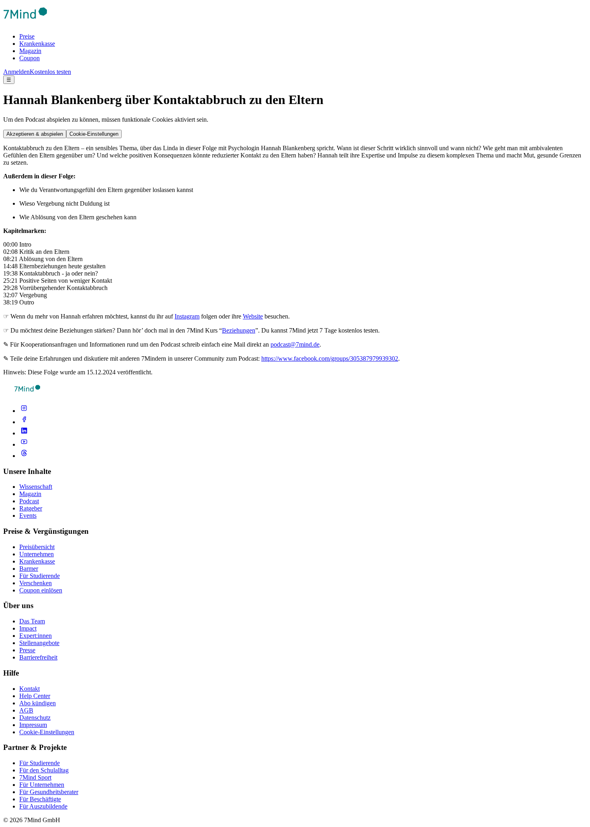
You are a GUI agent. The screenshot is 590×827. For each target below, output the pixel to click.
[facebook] (24, 422)
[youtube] (24, 444)
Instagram (187, 316)
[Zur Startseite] (25, 22)
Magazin (30, 50)
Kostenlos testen (50, 71)
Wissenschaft (35, 486)
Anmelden (16, 71)
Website (253, 316)
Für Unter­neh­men (41, 784)
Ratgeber (30, 508)
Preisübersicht (37, 546)
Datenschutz (35, 717)
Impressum (33, 724)
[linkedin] (24, 433)
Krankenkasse (37, 43)
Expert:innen (35, 635)
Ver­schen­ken (35, 583)
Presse (27, 650)
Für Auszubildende (43, 806)
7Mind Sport (35, 777)
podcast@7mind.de (295, 344)
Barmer (28, 568)
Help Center (34, 695)
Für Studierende (39, 575)
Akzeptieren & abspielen (34, 134)
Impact (28, 628)
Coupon (29, 58)
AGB (26, 710)
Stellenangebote (39, 642)
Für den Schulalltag (44, 770)
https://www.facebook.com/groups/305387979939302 (329, 358)
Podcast (29, 501)
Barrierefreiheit (38, 657)
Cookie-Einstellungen (93, 134)
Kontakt (29, 688)
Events (28, 515)
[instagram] (24, 410)
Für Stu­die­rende (39, 763)
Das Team (32, 621)
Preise (27, 36)
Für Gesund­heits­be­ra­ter (48, 791)
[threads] (24, 455)
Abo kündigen (37, 703)
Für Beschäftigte (40, 799)
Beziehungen (238, 330)
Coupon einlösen (40, 590)
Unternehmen (36, 554)
